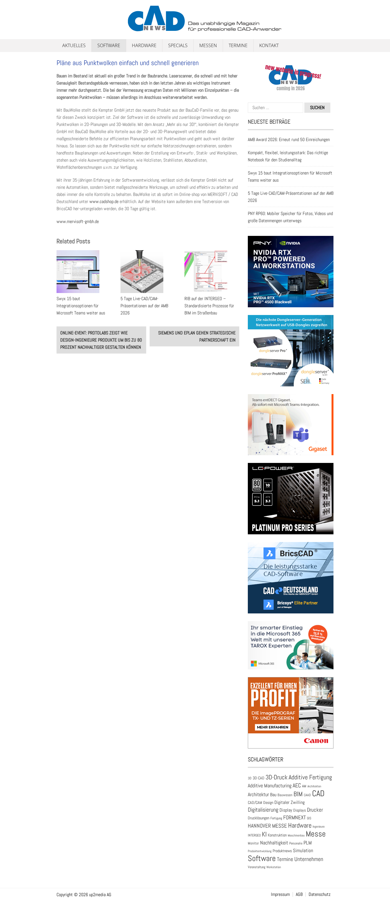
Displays (299, 810)
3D (250, 778)
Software (108, 45)
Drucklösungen (258, 817)
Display (286, 810)
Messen (208, 45)
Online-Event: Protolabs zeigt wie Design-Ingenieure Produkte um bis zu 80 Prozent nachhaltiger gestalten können (101, 340)
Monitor (253, 843)
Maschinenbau (296, 835)
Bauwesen (285, 794)
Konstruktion (277, 835)
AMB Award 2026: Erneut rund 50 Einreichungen (289, 140)
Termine (238, 45)
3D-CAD (258, 778)
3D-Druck (277, 777)
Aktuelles (74, 45)
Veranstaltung (256, 867)
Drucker (315, 809)
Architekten (314, 786)
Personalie (295, 843)
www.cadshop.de (103, 201)
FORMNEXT (294, 817)
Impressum (280, 894)
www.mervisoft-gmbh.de (78, 221)
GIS (309, 818)
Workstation (273, 867)
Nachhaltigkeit (274, 842)
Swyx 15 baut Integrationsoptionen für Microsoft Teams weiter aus (81, 306)
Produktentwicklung (260, 851)
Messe (316, 834)
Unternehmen (308, 859)
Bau (273, 795)
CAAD (307, 795)
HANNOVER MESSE (267, 825)
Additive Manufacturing (270, 785)
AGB (299, 894)
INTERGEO (254, 835)
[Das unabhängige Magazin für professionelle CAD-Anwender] (69, 28)
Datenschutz (320, 894)
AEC (297, 785)
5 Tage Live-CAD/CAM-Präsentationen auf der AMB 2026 (144, 306)
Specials (178, 45)
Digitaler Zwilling (289, 802)
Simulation (303, 851)
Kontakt (269, 45)
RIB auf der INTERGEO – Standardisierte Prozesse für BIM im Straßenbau (209, 306)
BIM (298, 794)
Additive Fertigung (310, 777)
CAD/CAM (255, 802)
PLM (307, 843)
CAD (318, 793)
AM (304, 786)
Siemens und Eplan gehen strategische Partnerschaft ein (197, 336)
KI (264, 834)
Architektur (258, 794)
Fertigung (276, 818)
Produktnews (282, 850)
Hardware (144, 45)
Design (268, 802)
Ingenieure (319, 826)
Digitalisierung (263, 809)
